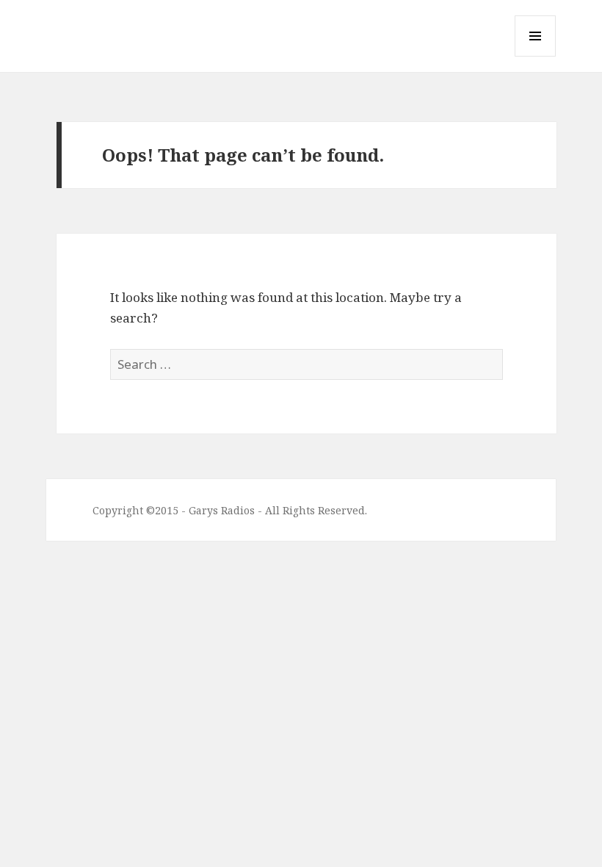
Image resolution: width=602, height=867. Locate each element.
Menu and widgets (535, 56)
